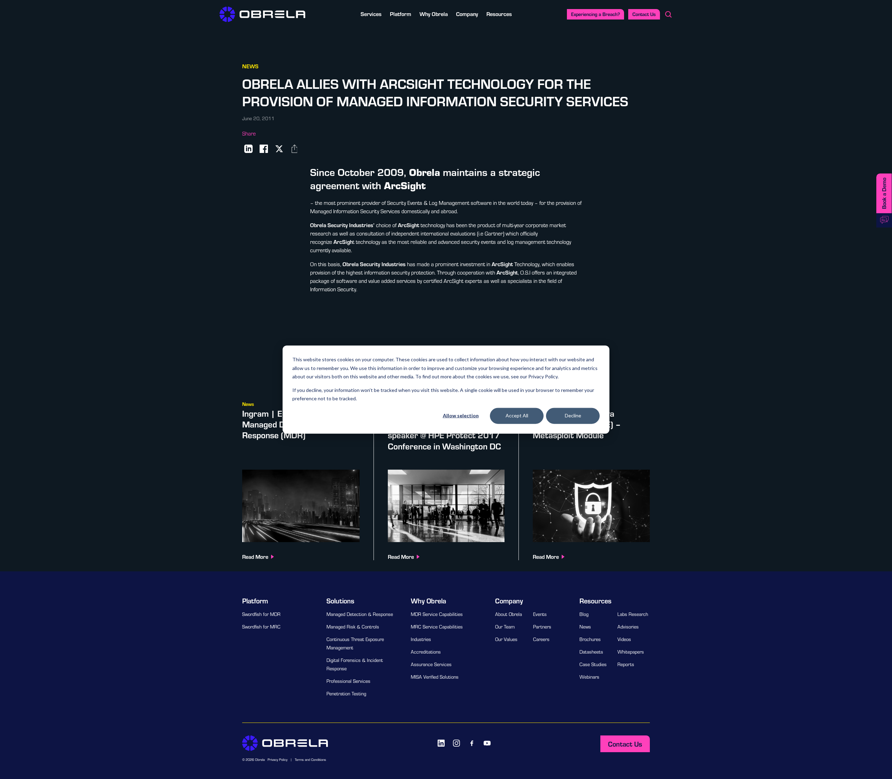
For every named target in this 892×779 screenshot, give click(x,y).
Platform (400, 13)
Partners (542, 627)
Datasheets (591, 652)
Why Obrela (434, 13)
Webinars (589, 677)
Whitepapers (630, 652)
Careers (541, 639)
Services (371, 13)
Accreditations (426, 652)
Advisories (628, 627)
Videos (624, 639)
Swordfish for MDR (261, 614)
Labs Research (632, 614)
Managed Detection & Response (359, 614)
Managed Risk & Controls (352, 627)
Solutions (340, 600)
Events (540, 614)
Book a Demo (883, 193)
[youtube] (487, 743)
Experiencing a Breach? (595, 14)
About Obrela (508, 614)
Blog (584, 614)
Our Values (506, 639)
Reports (625, 664)
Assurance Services (431, 664)
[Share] (294, 148)
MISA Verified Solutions (435, 677)
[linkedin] (441, 743)
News (585, 627)
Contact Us (644, 14)
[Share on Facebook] (263, 148)
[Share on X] (279, 148)
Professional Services (348, 681)
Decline (573, 415)
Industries (421, 639)
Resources (499, 13)
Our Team (505, 627)
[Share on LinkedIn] (248, 148)
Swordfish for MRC (261, 627)
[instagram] (456, 743)
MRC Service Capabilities (437, 627)
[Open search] (668, 14)
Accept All (517, 415)
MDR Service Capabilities (437, 614)
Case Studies (593, 664)
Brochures (590, 639)
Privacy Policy (277, 759)
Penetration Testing (346, 694)
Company (467, 13)
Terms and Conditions (310, 759)
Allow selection (461, 415)
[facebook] (471, 743)
